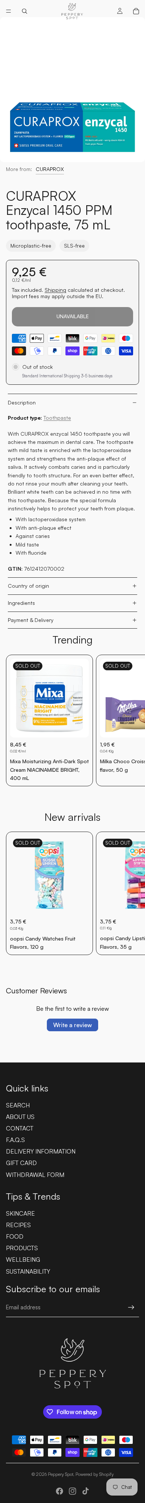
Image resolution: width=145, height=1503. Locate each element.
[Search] (24, 11)
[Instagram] (72, 1491)
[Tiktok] (85, 1491)
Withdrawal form (35, 1174)
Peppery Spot (60, 1474)
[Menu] (8, 11)
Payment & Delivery (31, 620)
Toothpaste (57, 418)
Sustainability (28, 1271)
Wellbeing (23, 1259)
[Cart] (136, 11)
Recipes (18, 1225)
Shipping (55, 290)
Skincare (20, 1213)
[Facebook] (59, 1491)
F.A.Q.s (15, 1140)
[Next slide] (131, 720)
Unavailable (73, 316)
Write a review (72, 1025)
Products (22, 1248)
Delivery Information (40, 1151)
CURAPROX (50, 169)
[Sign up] (131, 1307)
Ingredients (21, 603)
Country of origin (28, 586)
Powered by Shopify (94, 1474)
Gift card (21, 1163)
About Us (20, 1116)
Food (14, 1236)
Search (18, 1105)
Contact (19, 1128)
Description (22, 402)
